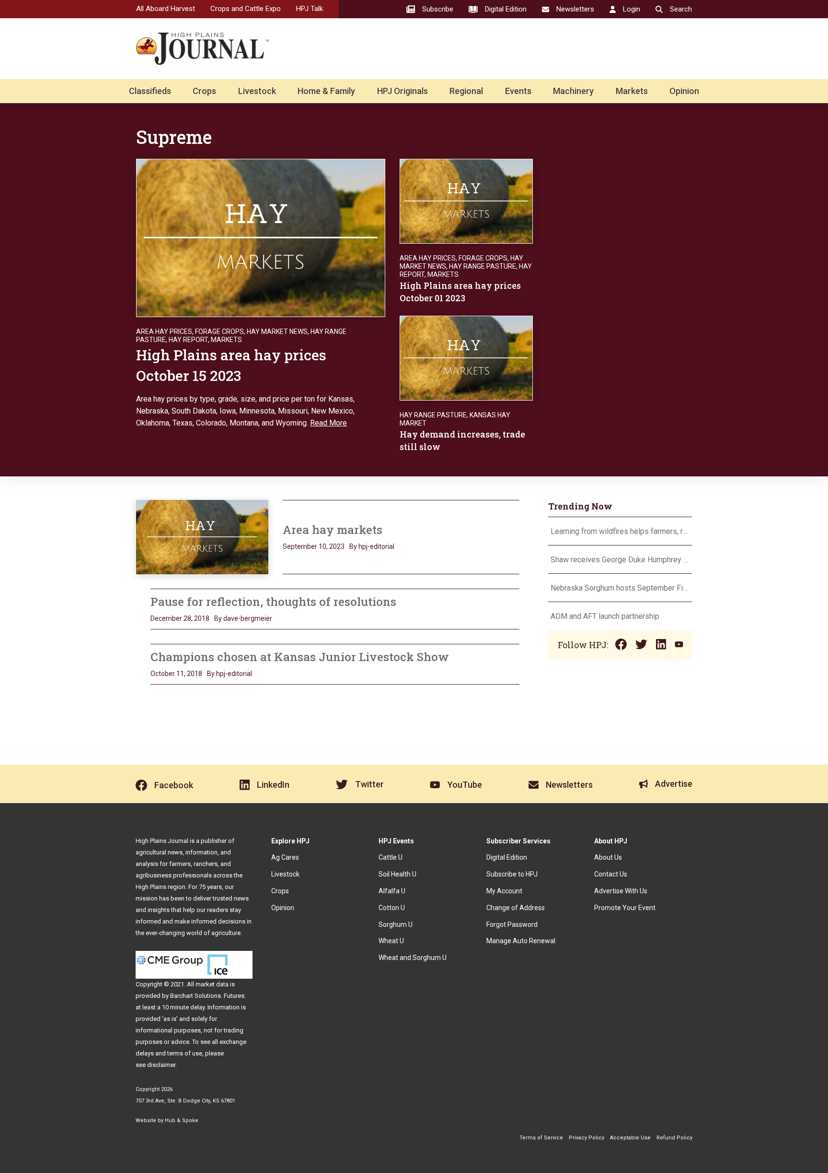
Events (518, 91)
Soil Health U (397, 874)
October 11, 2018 (176, 673)
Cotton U (392, 908)
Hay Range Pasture (482, 266)
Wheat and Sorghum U (413, 957)
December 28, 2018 (179, 618)
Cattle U (390, 857)
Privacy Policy (586, 1138)
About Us (608, 857)
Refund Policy (674, 1138)
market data (212, 984)
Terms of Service (541, 1138)
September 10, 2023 (314, 546)
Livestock (257, 91)
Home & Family (326, 91)
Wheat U (391, 941)
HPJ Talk (309, 8)
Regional (466, 91)
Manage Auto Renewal (520, 941)
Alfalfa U (392, 891)
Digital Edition (506, 857)
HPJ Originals (402, 91)
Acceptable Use (630, 1138)
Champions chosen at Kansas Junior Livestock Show (299, 656)
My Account (504, 891)
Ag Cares (285, 857)
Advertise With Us (620, 891)
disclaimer (161, 1064)
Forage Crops (219, 331)
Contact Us (610, 874)
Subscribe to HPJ (512, 874)
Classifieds (150, 91)
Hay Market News (277, 331)
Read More (328, 422)
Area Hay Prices (164, 331)
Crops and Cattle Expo (245, 8)
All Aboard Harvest (165, 8)
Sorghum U (396, 924)
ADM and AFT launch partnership (605, 616)
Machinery (573, 91)
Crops (204, 91)
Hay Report (188, 340)
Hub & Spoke (181, 1120)
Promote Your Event (625, 908)
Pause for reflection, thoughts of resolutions (273, 601)
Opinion (684, 91)
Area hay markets (332, 529)
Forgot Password (512, 924)
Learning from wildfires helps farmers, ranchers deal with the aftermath (620, 531)
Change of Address (515, 908)
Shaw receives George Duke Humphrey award (620, 559)
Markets (632, 91)
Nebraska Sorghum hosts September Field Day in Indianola (620, 587)
